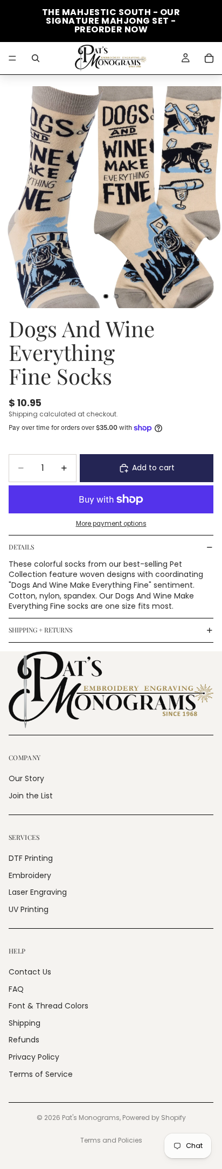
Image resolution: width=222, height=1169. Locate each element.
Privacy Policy (34, 1057)
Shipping (24, 1023)
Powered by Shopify (154, 1117)
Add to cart (153, 467)
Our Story (26, 778)
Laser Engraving (38, 892)
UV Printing (28, 909)
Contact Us (30, 971)
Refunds (24, 1039)
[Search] (35, 58)
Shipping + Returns (40, 629)
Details (21, 546)
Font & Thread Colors (48, 1005)
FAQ (16, 989)
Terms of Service (41, 1074)
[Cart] (209, 58)
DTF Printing (31, 858)
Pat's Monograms (91, 1117)
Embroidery (30, 875)
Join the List (31, 795)
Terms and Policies (111, 1140)
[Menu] (12, 58)
